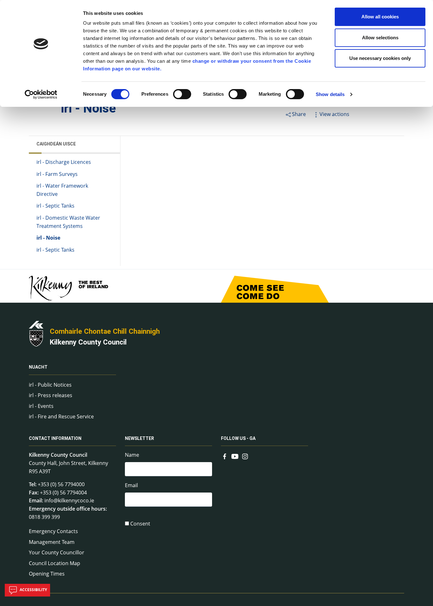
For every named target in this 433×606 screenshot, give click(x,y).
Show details (330, 94)
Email (131, 485)
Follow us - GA (238, 438)
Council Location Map (54, 563)
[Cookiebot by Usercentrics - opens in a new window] (41, 94)
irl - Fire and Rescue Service (61, 416)
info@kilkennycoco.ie (69, 500)
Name (132, 454)
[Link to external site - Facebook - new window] (225, 455)
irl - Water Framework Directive (62, 189)
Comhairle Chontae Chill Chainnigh (105, 331)
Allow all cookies (380, 16)
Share (299, 114)
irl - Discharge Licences (63, 161)
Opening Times (47, 573)
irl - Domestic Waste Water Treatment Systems (68, 221)
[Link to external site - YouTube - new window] (235, 455)
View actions (334, 114)
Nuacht (38, 367)
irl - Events (41, 406)
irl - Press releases (50, 395)
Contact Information (55, 438)
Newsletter (139, 438)
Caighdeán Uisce (56, 143)
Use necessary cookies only (380, 58)
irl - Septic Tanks (55, 205)
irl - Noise (48, 237)
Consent (140, 523)
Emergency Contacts (53, 531)
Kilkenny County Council (88, 342)
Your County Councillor (56, 552)
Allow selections (380, 37)
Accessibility (33, 589)
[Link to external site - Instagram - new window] (245, 455)
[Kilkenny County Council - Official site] (36, 333)
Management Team (51, 541)
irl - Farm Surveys (57, 174)
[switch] (182, 94)
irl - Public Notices (50, 384)
